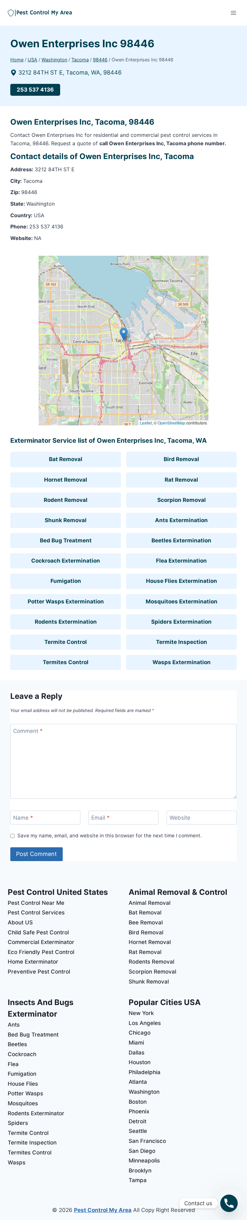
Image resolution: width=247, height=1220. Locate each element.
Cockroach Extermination (65, 560)
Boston (138, 1102)
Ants (14, 1024)
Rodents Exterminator (36, 1113)
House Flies (23, 1084)
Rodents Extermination (66, 622)
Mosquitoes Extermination (181, 601)
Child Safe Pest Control (38, 932)
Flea (13, 1064)
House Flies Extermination (181, 581)
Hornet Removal (65, 479)
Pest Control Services (36, 912)
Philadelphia (144, 1072)
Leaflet (146, 422)
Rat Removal (181, 479)
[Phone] (229, 1203)
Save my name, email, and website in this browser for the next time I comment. (109, 836)
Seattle (138, 1131)
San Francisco (147, 1141)
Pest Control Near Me (36, 903)
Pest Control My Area (103, 1210)
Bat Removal (65, 459)
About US (20, 922)
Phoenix (139, 1111)
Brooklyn (140, 1170)
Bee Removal (146, 922)
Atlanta (138, 1082)
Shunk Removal (66, 520)
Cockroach (22, 1054)
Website (179, 818)
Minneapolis (144, 1160)
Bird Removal (181, 459)
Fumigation (65, 581)
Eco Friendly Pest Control (41, 952)
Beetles (17, 1044)
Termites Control (65, 662)
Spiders (18, 1123)
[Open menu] (233, 13)
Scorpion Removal (181, 500)
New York (141, 1013)
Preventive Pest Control (39, 971)
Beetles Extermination (181, 540)
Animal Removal (149, 903)
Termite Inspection (181, 642)
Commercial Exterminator (41, 942)
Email (100, 818)
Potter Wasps (25, 1093)
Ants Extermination (181, 520)
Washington (144, 1092)
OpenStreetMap (171, 422)
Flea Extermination (181, 560)
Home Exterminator (33, 961)
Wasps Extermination (181, 662)
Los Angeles (145, 1023)
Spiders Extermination (181, 622)
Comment (28, 731)
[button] (124, 334)
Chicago (140, 1032)
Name (23, 818)
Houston (140, 1062)
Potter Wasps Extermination (66, 601)
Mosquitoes (23, 1103)
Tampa (138, 1180)
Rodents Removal (151, 961)
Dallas (136, 1052)
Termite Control (65, 642)
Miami (136, 1042)
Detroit (137, 1121)
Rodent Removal (65, 500)
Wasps (16, 1162)
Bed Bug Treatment (66, 540)
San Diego (142, 1151)
